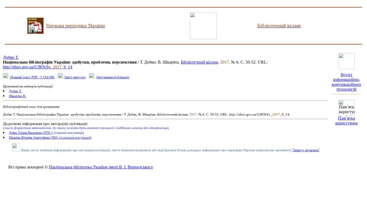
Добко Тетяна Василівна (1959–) (30, 133)
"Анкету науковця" (306, 150)
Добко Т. (11, 57)
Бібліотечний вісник (199, 62)
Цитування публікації (112, 77)
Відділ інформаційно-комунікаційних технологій (346, 81)
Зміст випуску (75, 77)
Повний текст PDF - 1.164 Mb (32, 77)
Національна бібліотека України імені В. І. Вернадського (101, 167)
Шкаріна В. (17, 96)
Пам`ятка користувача (346, 120)
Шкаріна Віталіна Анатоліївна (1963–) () (50, 137)
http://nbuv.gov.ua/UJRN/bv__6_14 (37, 67)
